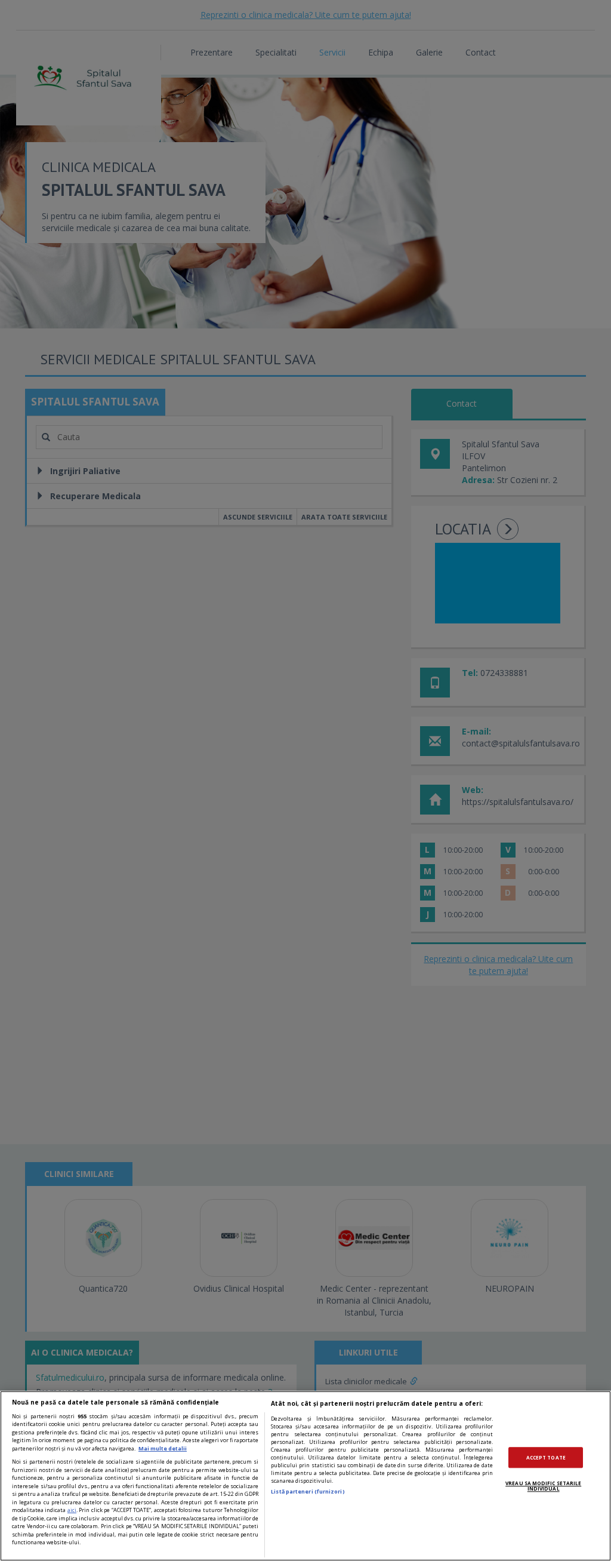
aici (71, 1510)
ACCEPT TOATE (546, 1457)
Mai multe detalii (162, 1448)
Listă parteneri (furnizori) (307, 1491)
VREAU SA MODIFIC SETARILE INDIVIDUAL (543, 1486)
